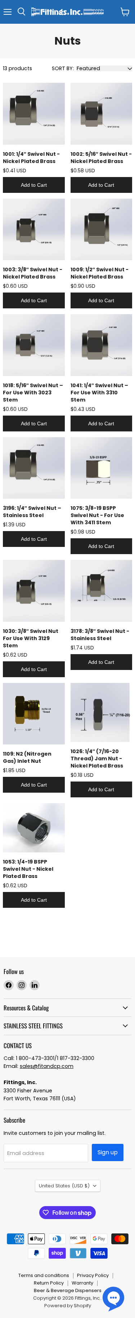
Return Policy (49, 1282)
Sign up (108, 1152)
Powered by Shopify (67, 1305)
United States (64, 1185)
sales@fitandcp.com (46, 1066)
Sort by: (63, 68)
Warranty (82, 1282)
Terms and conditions (43, 1275)
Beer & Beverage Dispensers (68, 1290)
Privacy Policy (93, 1275)
